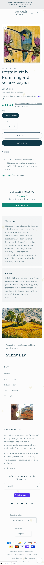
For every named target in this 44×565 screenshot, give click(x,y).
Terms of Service (11, 390)
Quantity (5, 121)
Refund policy (20, 554)
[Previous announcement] (4, 4)
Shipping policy (30, 558)
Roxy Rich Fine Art (20, 551)
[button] (5, 13)
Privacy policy (32, 554)
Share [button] (6, 152)
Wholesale (8, 396)
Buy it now (22, 143)
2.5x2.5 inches (11, 115)
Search (7, 374)
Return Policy (10, 385)
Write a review (22, 205)
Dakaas (14, 563)
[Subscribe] (37, 486)
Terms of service (16, 558)
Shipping (5, 92)
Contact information (23, 562)
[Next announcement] (39, 4)
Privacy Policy (10, 379)
